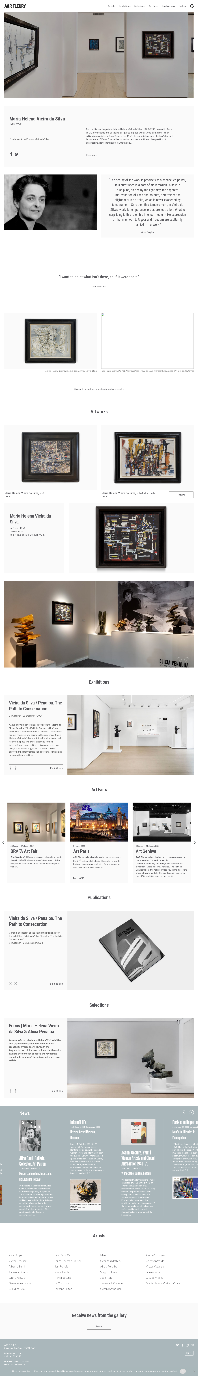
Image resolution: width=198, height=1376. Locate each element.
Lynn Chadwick (17, 1277)
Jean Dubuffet (62, 1255)
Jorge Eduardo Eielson (68, 1261)
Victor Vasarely (155, 1266)
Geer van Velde (155, 1261)
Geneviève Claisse (20, 1283)
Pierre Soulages (155, 1255)
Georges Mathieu (110, 1261)
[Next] (194, 843)
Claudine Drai (17, 1288)
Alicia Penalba (108, 1266)
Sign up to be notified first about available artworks (99, 389)
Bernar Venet (154, 1272)
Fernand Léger (63, 1288)
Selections (139, 6)
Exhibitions (125, 6)
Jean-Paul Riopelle (111, 1283)
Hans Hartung (62, 1277)
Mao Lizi (105, 1255)
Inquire (181, 494)
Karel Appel (16, 1255)
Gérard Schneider (110, 1288)
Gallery (182, 6)
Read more (91, 154)
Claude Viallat (154, 1277)
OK (182, 1371)
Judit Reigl (106, 1277)
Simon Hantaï (62, 1272)
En (187, 1353)
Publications (168, 6)
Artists (111, 6)
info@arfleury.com (12, 1353)
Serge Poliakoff (109, 1272)
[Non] (194, 1371)
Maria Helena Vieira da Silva (163, 1283)
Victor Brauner (17, 1261)
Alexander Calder (19, 1272)
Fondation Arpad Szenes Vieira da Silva (29, 139)
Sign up (99, 1326)
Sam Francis (61, 1266)
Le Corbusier (62, 1283)
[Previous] (4, 843)
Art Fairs (153, 6)
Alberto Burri (17, 1266)
